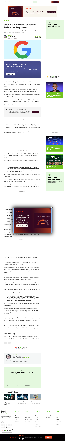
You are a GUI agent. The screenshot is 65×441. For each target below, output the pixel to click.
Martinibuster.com (27, 357)
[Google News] (2, 425)
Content (16, 419)
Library (36, 417)
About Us (39, 1)
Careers (57, 419)
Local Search (27, 415)
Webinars (35, 1)
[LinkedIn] (4, 425)
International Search (28, 419)
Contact (57, 417)
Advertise (43, 1)
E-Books (36, 419)
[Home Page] (5, 1)
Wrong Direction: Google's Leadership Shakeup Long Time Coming (8, 402)
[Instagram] (4, 427)
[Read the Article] (9, 397)
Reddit (26, 426)
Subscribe (57, 413)
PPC (25, 423)
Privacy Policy (58, 421)
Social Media (17, 421)
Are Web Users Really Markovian (18, 181)
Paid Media (19, 1)
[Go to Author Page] (5, 36)
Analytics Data (27, 424)
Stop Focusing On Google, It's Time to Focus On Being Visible (35, 402)
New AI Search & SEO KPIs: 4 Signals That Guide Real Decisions (54, 95)
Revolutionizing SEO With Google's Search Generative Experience (22, 402)
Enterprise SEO (27, 421)
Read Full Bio (8, 361)
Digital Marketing (25, 1)
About (57, 415)
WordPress (17, 424)
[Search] (63, 2)
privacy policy (27, 385)
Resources (30, 1)
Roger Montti (11, 36)
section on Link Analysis (21, 325)
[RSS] (9, 427)
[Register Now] (54, 87)
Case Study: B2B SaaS (49, 415)
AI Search (12, 1)
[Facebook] (9, 425)
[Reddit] (7, 427)
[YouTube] (7, 425)
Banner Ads (48, 417)
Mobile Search (27, 417)
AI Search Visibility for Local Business (53, 167)
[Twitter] (11, 425)
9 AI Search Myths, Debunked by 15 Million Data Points (53, 148)
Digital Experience (18, 423)
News (5, 342)
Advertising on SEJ (49, 413)
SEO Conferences (38, 426)
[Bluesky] (2, 427)
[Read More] (54, 140)
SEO (16, 1)
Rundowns (37, 415)
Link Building (27, 413)
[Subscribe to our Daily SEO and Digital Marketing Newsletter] (61, 2)
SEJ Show (37, 421)
